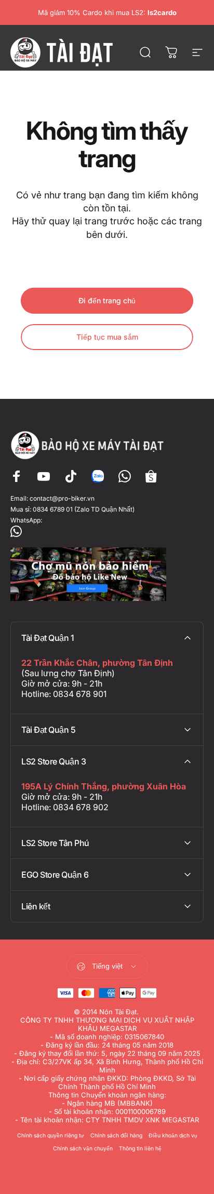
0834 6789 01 (53, 509)
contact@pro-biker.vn (62, 498)
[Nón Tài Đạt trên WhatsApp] (107, 531)
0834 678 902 (81, 807)
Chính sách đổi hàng (116, 1135)
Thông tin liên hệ (140, 1148)
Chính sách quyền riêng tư (50, 1135)
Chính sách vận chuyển (83, 1148)
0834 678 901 (79, 694)
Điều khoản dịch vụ (173, 1135)
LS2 (137, 12)
